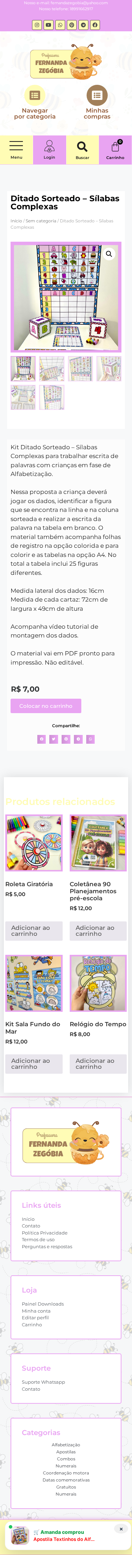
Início (16, 220)
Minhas (97, 113)
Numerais (66, 1465)
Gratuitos (66, 1487)
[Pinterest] (72, 25)
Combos (66, 1458)
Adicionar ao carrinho (30, 930)
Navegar (35, 113)
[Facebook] (95, 25)
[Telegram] (83, 25)
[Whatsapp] (60, 25)
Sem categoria (41, 220)
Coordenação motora (66, 1472)
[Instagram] (37, 25)
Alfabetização (66, 1444)
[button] (16, 146)
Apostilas (66, 1451)
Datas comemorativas (66, 1480)
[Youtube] (49, 25)
